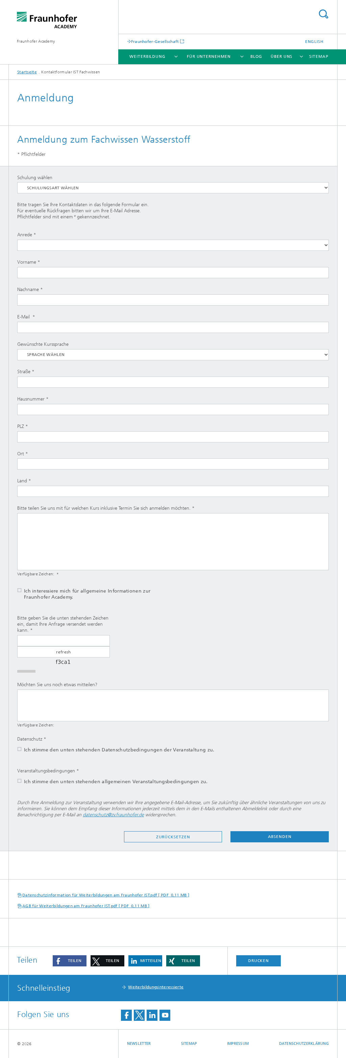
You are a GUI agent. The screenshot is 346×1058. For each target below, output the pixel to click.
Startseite (27, 72)
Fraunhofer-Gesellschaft (155, 41)
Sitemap (318, 56)
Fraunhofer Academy (36, 41)
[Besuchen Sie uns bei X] (139, 1015)
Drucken (258, 960)
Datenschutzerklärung (304, 1043)
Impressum (238, 1043)
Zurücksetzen (173, 837)
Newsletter (139, 1043)
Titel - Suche (323, 14)
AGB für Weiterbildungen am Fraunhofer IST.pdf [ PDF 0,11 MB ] (86, 906)
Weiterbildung (147, 56)
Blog (256, 56)
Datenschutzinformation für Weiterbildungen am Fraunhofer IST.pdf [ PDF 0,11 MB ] (105, 895)
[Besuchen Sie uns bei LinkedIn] (152, 1015)
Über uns (281, 56)
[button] (69, 960)
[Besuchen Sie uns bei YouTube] (164, 1015)
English (314, 41)
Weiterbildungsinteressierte (155, 987)
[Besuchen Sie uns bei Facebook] (126, 1015)
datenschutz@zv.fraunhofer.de (113, 815)
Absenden (280, 836)
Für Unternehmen (209, 56)
